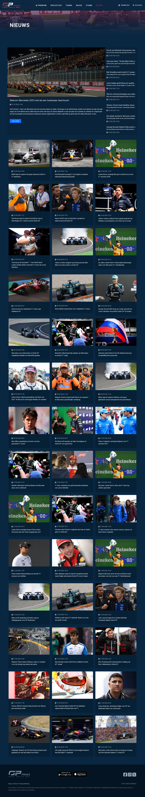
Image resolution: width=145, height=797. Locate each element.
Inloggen (138, 5)
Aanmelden (124, 5)
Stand (89, 5)
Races (79, 5)
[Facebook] (125, 774)
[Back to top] (139, 791)
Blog (9, 784)
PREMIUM (42, 5)
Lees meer (15, 121)
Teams (69, 5)
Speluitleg (56, 5)
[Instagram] (130, 774)
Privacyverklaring (24, 784)
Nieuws (99, 5)
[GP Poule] (11, 5)
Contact (15, 784)
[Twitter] (134, 774)
